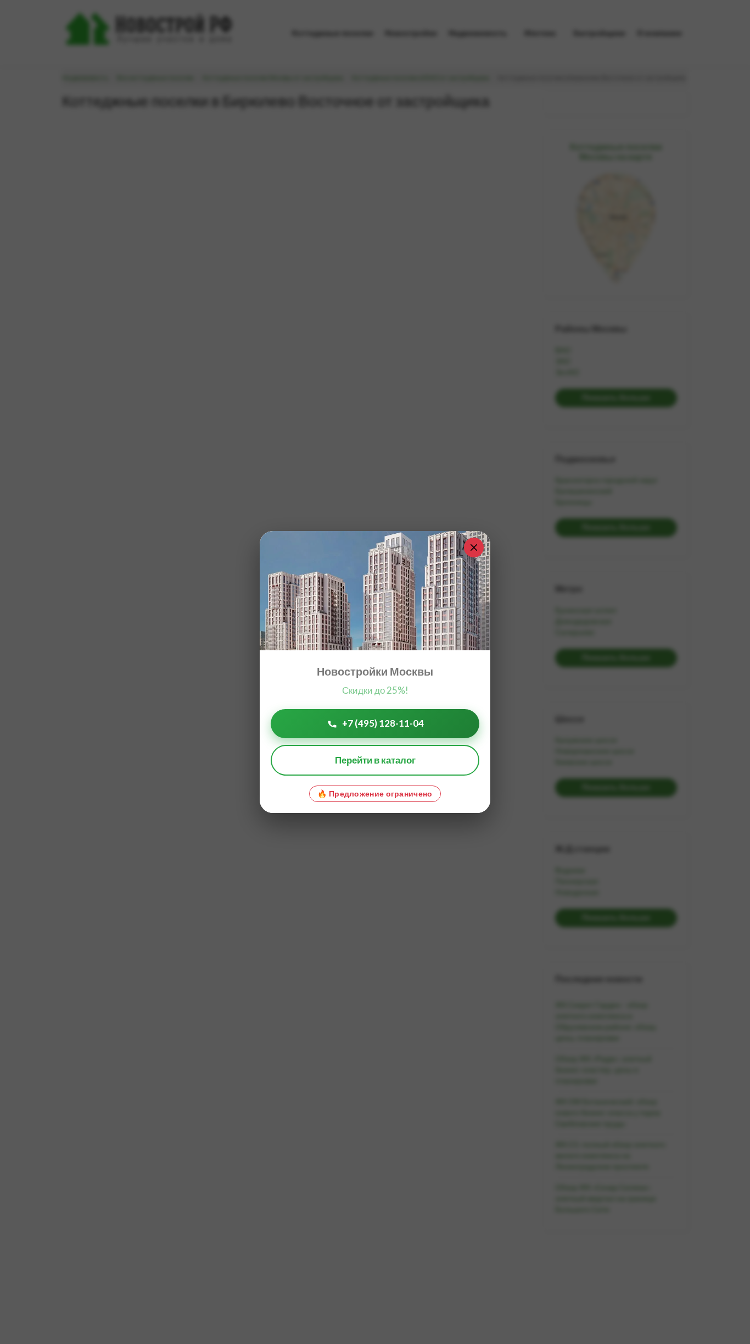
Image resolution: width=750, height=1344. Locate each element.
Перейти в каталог (375, 760)
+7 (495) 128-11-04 (383, 723)
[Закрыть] (474, 547)
